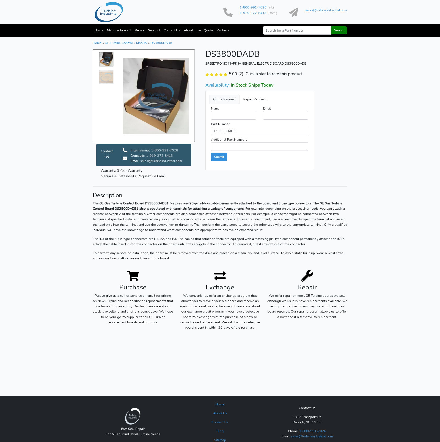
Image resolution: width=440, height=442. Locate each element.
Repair (139, 30)
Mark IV (141, 43)
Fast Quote (205, 30)
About (188, 30)
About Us (220, 413)
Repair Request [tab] (254, 99)
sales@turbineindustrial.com (326, 10)
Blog (220, 431)
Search (339, 30)
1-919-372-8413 (253, 13)
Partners (223, 30)
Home (99, 30)
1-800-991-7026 (253, 7)
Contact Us (172, 30)
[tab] (259, 99)
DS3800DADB (161, 43)
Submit (219, 156)
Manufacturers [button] (118, 30)
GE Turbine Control (119, 43)
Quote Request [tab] (224, 99)
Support (154, 30)
